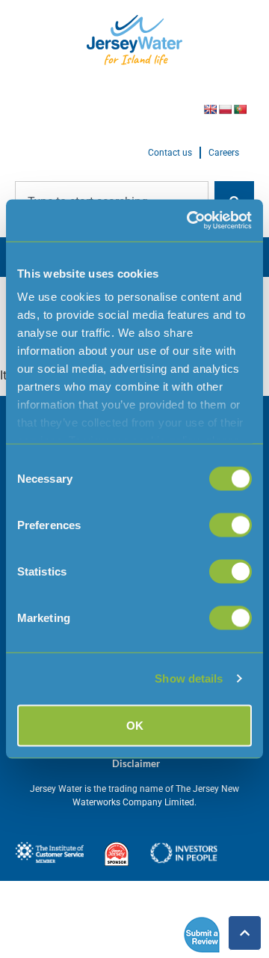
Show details (189, 678)
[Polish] (225, 109)
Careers (223, 152)
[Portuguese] (240, 109)
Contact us (170, 152)
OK (134, 724)
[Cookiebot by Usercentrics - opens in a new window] (190, 221)
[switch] (230, 525)
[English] (210, 109)
